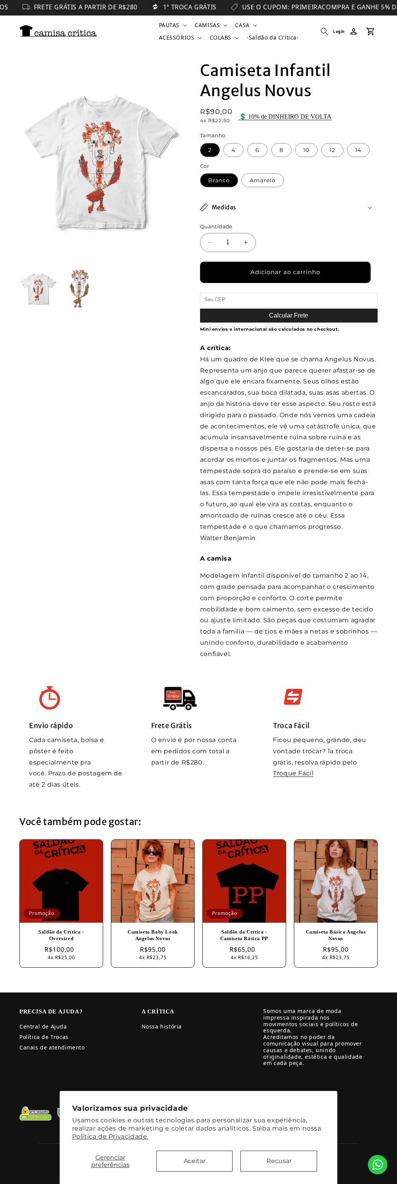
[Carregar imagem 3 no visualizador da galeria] (79, 288)
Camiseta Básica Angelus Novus (336, 935)
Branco (219, 180)
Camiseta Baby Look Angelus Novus (153, 935)
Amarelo (263, 180)
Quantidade (216, 226)
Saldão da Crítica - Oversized (61, 935)
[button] (172, 25)
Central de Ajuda (43, 1026)
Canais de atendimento (52, 1047)
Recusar (279, 1161)
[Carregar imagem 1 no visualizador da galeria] (38, 288)
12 (332, 150)
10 (306, 150)
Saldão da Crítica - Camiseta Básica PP (244, 935)
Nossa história (162, 1026)
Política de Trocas (44, 1037)
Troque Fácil (293, 773)
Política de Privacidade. (110, 1136)
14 (358, 150)
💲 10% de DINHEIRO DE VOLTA (285, 116)
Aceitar (194, 1161)
